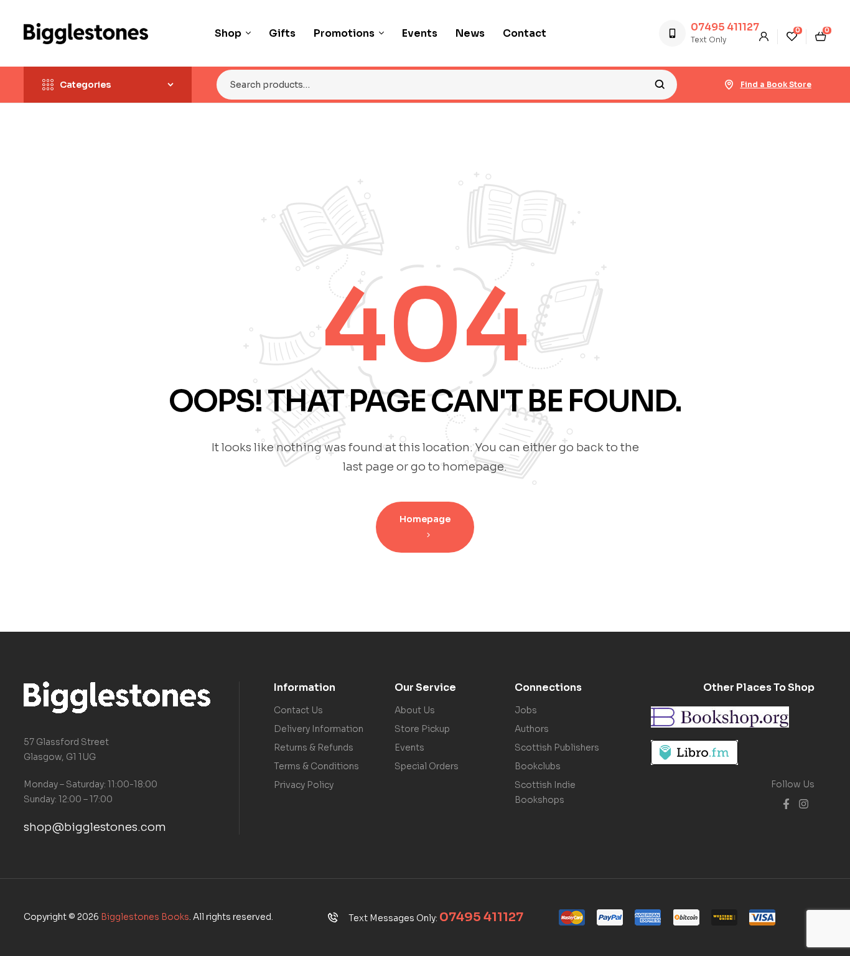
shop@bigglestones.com (95, 827)
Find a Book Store (775, 84)
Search (660, 85)
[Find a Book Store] (729, 85)
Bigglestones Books (145, 916)
